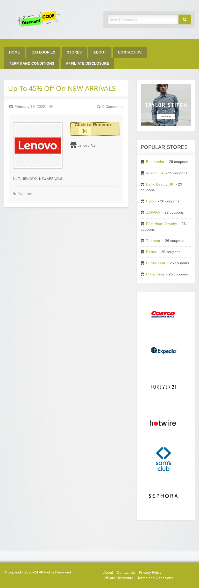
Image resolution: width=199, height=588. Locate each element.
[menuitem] (14, 52)
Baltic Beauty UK (159, 184)
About (99, 52)
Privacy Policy (150, 572)
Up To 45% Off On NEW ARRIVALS (62, 88)
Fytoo (150, 201)
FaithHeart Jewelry (161, 224)
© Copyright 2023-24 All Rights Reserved (37, 572)
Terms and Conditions (31, 63)
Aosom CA (155, 173)
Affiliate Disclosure (87, 63)
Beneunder (155, 162)
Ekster (151, 252)
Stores (74, 52)
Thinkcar (153, 241)
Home (14, 52)
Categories (43, 52)
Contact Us (129, 52)
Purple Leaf (155, 263)
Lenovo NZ (86, 145)
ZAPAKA (153, 212)
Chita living (155, 274)
